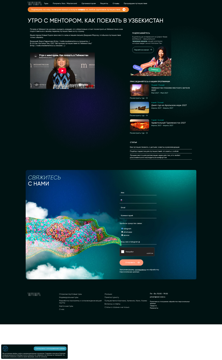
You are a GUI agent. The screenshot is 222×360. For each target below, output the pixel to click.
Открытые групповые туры (70, 294)
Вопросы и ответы (112, 304)
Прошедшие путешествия (135, 3)
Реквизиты (154, 308)
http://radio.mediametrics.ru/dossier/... (48, 45)
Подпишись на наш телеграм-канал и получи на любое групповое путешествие (75, 9)
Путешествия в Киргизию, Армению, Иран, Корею (126, 301)
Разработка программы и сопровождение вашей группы (80, 302)
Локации (108, 294)
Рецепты (104, 3)
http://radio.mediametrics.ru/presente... (71, 41)
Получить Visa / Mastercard (65, 3)
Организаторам (89, 3)
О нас (61, 309)
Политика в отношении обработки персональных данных (170, 302)
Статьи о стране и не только (117, 307)
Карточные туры (66, 306)
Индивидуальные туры (68, 297)
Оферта (153, 306)
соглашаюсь (140, 269)
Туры (46, 3)
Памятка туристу (112, 297)
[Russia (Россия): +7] (122, 200)
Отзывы (116, 3)
